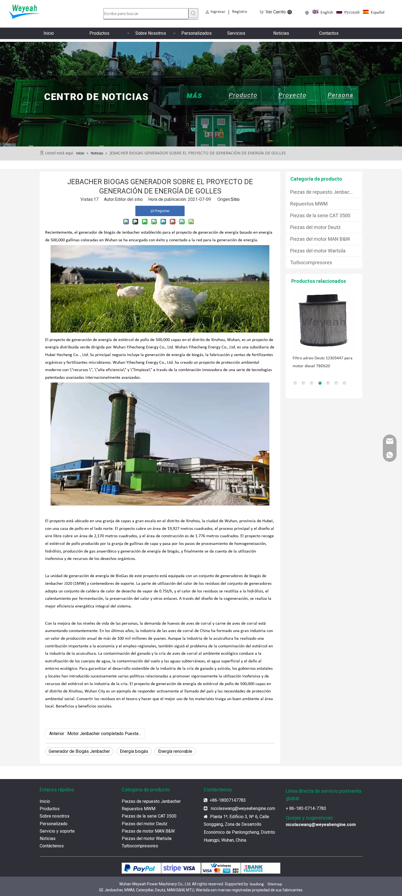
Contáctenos (52, 845)
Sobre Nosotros (150, 33)
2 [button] (303, 383)
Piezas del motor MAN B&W (320, 239)
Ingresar (218, 12)
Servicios (236, 33)
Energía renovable (175, 751)
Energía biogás (134, 751)
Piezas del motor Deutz (315, 227)
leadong (257, 884)
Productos (99, 33)
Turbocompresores (311, 262)
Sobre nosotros (54, 816)
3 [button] (311, 383)
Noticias (281, 33)
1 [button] (295, 383)
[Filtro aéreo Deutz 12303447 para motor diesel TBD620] (324, 321)
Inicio (48, 33)
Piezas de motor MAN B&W (148, 831)
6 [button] (336, 383)
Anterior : (97, 733)
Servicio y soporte (57, 831)
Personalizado (54, 823)
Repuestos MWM (309, 204)
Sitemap (274, 884)
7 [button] (344, 383)
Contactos (329, 33)
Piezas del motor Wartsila (317, 251)
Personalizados (196, 33)
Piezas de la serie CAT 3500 (320, 215)
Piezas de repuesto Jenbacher (323, 192)
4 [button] (320, 383)
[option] (324, 330)
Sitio (235, 199)
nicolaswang (223, 808)
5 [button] (328, 383)
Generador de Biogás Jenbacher (79, 751)
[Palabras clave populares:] (193, 13)
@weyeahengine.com (255, 808)
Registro (239, 12)
